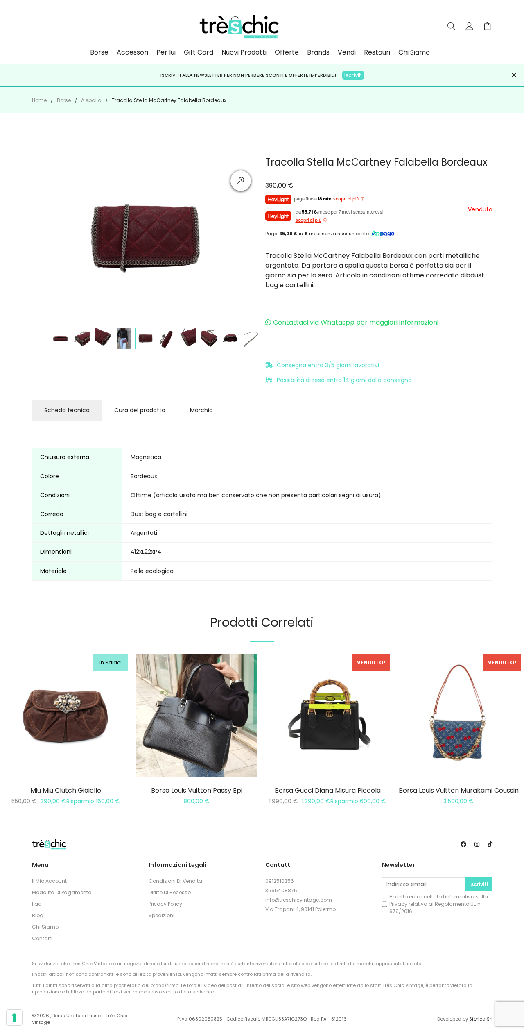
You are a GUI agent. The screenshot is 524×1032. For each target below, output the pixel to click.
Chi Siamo (414, 52)
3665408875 (281, 890)
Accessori (132, 52)
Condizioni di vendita (175, 880)
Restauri (377, 52)
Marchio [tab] (201, 410)
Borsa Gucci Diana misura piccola (328, 790)
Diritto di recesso (170, 892)
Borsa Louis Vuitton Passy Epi (196, 790)
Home (39, 100)
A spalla (91, 100)
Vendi (347, 52)
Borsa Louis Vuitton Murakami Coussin (459, 790)
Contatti (42, 938)
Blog (37, 915)
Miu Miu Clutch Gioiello (65, 790)
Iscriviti (478, 884)
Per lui (166, 52)
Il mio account (49, 880)
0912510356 (279, 880)
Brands (318, 52)
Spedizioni (161, 915)
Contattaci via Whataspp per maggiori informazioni (355, 322)
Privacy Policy (165, 903)
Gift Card (198, 52)
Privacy (398, 903)
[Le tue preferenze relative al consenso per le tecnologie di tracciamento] (14, 1017)
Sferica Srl (480, 1019)
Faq (37, 903)
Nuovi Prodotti (244, 52)
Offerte (287, 52)
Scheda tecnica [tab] (67, 410)
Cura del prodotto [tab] (139, 410)
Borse (99, 52)
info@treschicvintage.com (298, 899)
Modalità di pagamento (61, 892)
